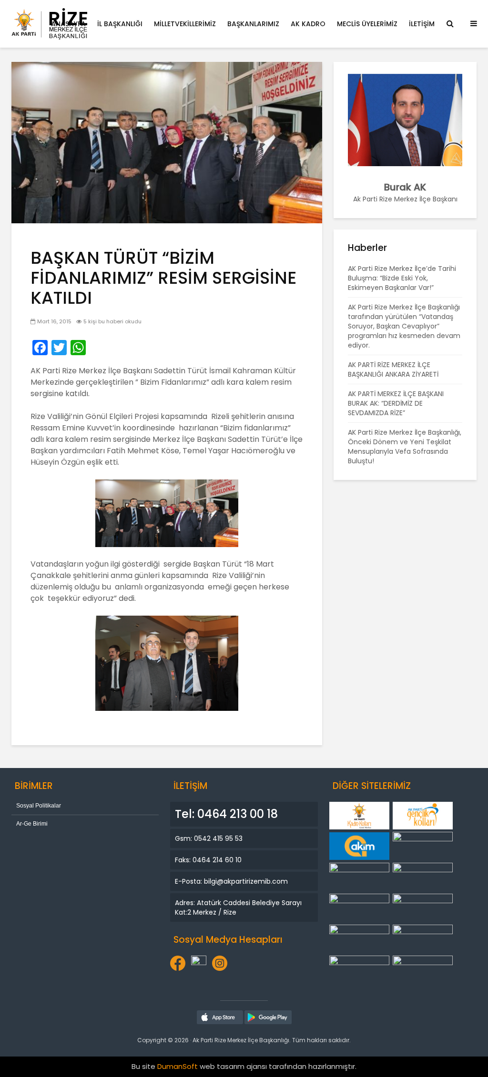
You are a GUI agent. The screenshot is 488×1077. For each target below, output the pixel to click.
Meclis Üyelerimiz (367, 24)
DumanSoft (177, 1066)
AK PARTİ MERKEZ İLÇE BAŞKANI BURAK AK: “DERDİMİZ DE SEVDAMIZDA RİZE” (396, 403)
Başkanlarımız (253, 24)
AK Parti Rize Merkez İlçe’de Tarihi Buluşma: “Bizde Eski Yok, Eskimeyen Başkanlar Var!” (402, 278)
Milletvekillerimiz (185, 24)
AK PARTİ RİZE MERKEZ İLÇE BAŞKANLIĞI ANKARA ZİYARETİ (393, 369)
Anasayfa (68, 24)
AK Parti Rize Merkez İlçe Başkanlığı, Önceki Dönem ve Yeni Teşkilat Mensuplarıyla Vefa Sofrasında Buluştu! (404, 447)
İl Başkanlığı (119, 24)
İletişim (422, 24)
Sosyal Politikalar (38, 805)
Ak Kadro (308, 24)
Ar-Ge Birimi (32, 823)
